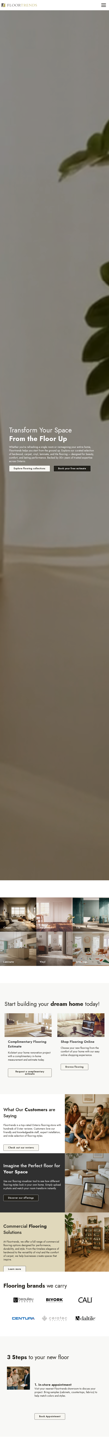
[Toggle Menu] (104, 5)
